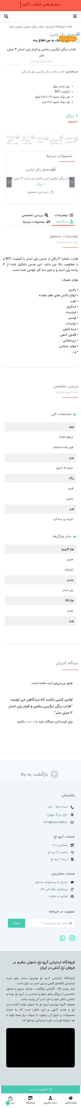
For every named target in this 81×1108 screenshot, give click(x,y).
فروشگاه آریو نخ (55, 27)
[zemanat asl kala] (12, 137)
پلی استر (68, 590)
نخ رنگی (26, 72)
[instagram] (72, 938)
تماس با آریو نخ (57, 852)
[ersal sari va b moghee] (70, 138)
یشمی (69, 499)
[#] (75, 16)
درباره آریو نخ (59, 859)
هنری (70, 559)
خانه (70, 27)
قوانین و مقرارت (58, 896)
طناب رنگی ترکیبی (46, 72)
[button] (72, 182)
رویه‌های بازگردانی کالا (54, 889)
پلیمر (70, 611)
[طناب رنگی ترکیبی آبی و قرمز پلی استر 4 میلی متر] (40, 170)
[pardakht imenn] (41, 138)
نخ (33, 72)
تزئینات (68, 570)
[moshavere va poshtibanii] (56, 136)
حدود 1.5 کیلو (64, 468)
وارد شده (32, 722)
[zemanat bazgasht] (27, 137)
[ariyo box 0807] (40, 37)
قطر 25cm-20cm (63, 448)
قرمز (70, 489)
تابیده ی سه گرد (63, 519)
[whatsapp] (62, 938)
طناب (61, 72)
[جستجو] (6, 16)
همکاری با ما (60, 845)
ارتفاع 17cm (66, 437)
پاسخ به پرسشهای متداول (51, 882)
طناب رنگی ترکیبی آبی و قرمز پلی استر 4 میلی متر (40, 179)
